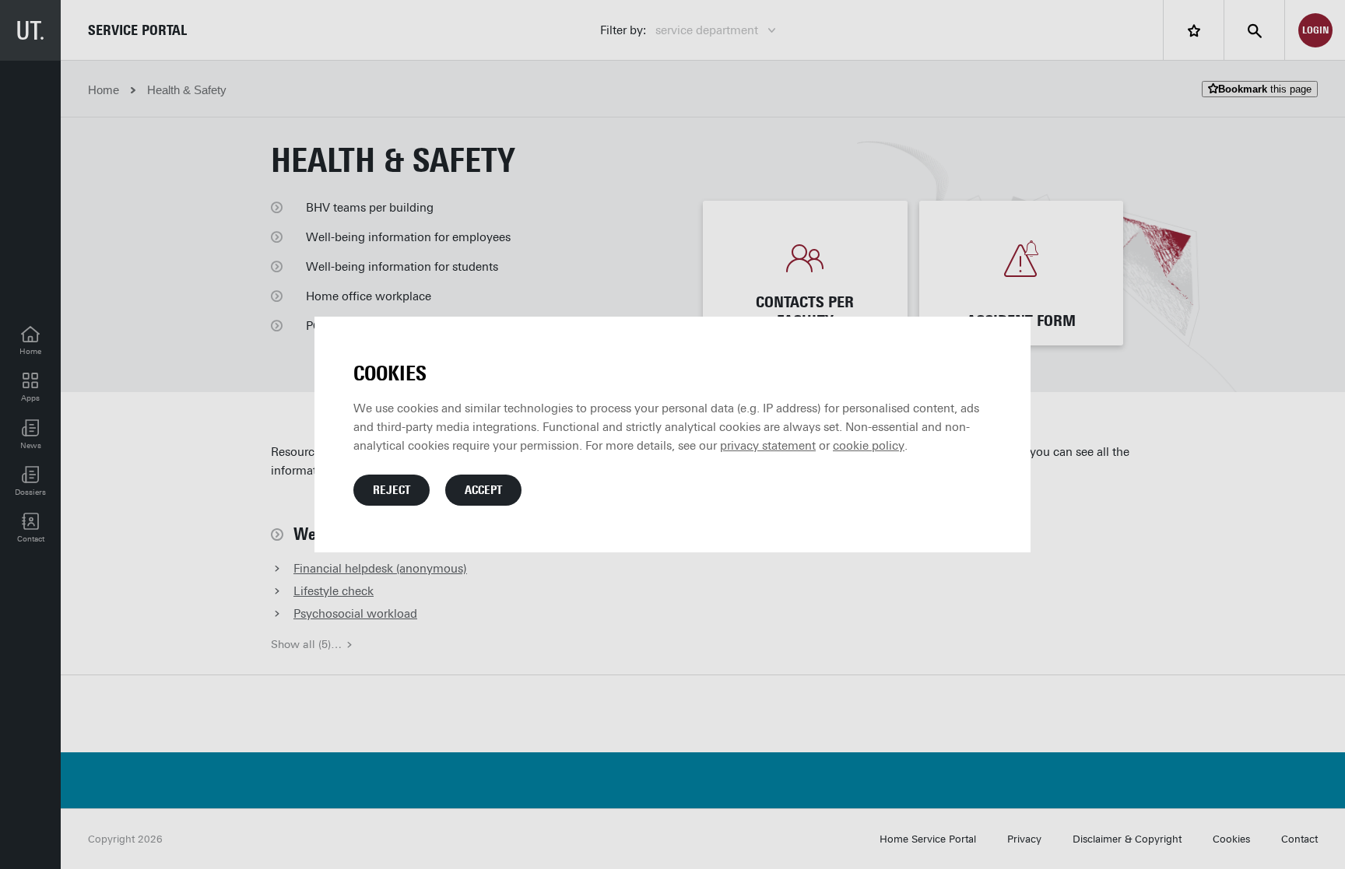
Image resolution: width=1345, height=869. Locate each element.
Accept (483, 490)
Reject (391, 490)
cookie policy (868, 446)
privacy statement (768, 446)
